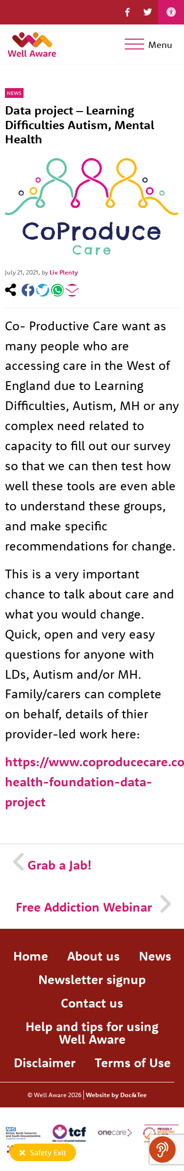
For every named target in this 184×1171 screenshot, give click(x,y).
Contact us (92, 1003)
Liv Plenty (64, 272)
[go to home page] (32, 43)
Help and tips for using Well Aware (92, 1032)
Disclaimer (45, 1063)
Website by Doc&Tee (116, 1095)
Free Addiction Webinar (84, 907)
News (14, 93)
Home (30, 956)
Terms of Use (133, 1063)
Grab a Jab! (59, 865)
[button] (127, 12)
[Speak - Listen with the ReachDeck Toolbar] (162, 1149)
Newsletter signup (92, 979)
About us (93, 956)
